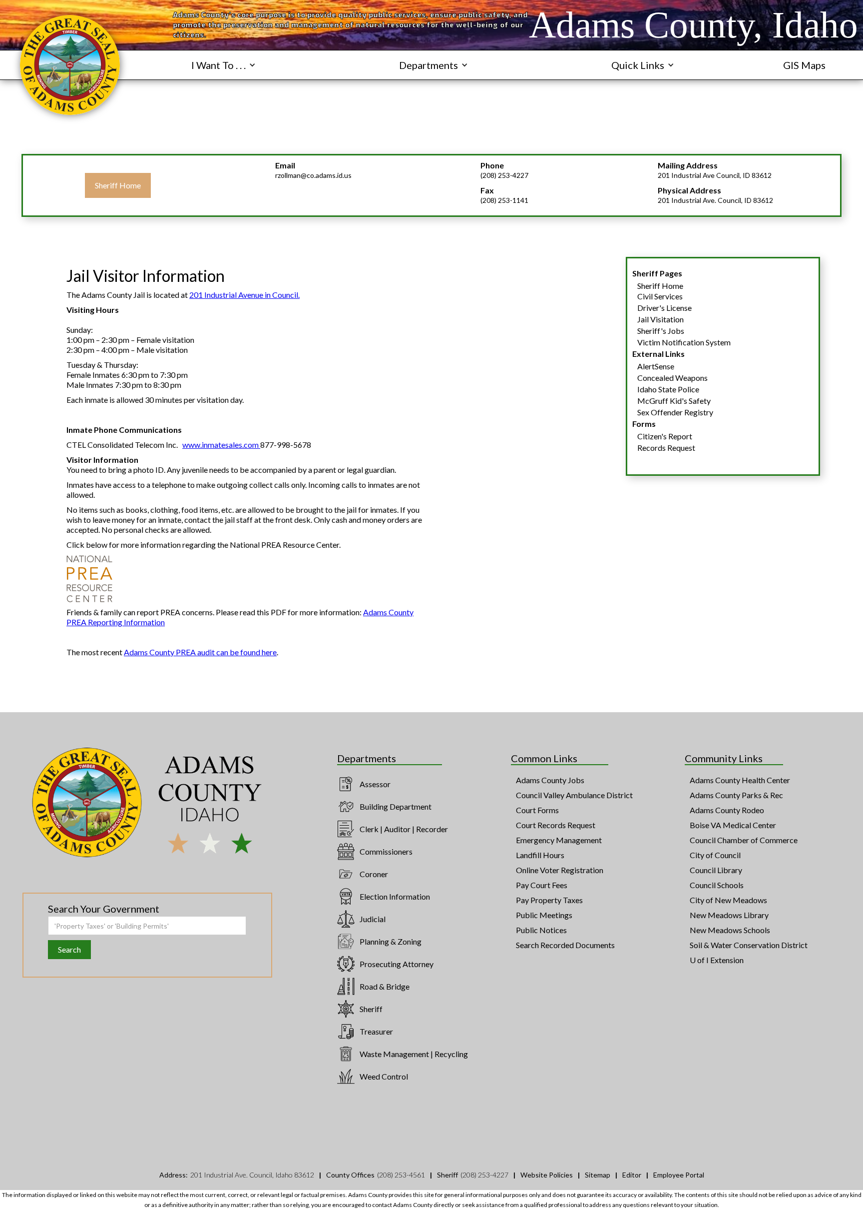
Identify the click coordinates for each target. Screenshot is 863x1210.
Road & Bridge (385, 986)
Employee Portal (678, 1175)
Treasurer (376, 1031)
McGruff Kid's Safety (674, 400)
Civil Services (660, 296)
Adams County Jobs (550, 780)
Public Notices (541, 930)
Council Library (716, 870)
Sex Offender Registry (675, 412)
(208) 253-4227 (504, 175)
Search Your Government (103, 909)
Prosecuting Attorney (396, 964)
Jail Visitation (660, 319)
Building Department (396, 806)
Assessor (375, 784)
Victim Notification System (684, 342)
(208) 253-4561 (401, 1175)
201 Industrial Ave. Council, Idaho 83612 (252, 1175)
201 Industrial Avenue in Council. (244, 294)
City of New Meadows (728, 900)
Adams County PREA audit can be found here (200, 652)
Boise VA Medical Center (733, 825)
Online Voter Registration (559, 870)
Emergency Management (559, 840)
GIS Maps (804, 65)
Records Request (666, 447)
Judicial (373, 919)
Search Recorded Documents (565, 945)
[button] (223, 65)
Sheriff (371, 1009)
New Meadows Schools (730, 930)
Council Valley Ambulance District (574, 795)
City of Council (715, 855)
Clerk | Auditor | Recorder (404, 829)
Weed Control (384, 1076)
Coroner (374, 874)
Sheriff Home (118, 185)
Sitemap (597, 1175)
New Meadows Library (729, 915)
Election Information (395, 896)
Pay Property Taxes (549, 900)
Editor (631, 1175)
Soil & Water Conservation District (749, 945)
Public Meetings (544, 915)
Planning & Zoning (391, 941)
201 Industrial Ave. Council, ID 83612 (715, 200)
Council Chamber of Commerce (744, 840)
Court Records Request (555, 825)
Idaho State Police (668, 389)
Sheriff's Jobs (660, 330)
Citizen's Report (664, 436)
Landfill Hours (540, 855)
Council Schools (717, 885)
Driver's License (664, 307)
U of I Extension (717, 960)
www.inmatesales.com (221, 444)
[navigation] (70, 65)
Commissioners (386, 851)
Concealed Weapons (672, 377)
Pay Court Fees (541, 885)
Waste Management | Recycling (414, 1054)
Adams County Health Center (740, 780)
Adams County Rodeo (727, 810)
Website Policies (546, 1175)
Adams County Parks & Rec (736, 795)
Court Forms (537, 810)
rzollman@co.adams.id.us (313, 175)
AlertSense (655, 366)
